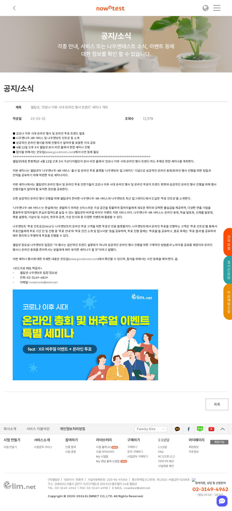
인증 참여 (70, 447)
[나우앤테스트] (111, 8)
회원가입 (219, 442)
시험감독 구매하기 (137, 456)
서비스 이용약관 (38, 429)
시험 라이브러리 (105, 451)
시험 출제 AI (103, 447)
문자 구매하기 (135, 451)
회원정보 (194, 447)
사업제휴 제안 (166, 466)
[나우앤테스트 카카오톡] (177, 429)
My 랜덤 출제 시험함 (108, 461)
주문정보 (194, 451)
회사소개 (10, 429)
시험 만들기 (10, 447)
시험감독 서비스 (43, 447)
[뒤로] (14, 8)
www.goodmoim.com (60, 152)
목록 (217, 404)
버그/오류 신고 (166, 456)
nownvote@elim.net (43, 282)
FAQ (161, 451)
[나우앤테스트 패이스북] (188, 429)
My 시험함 (102, 456)
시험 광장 (70, 451)
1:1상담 (163, 440)
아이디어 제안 (166, 461)
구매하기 (132, 447)
